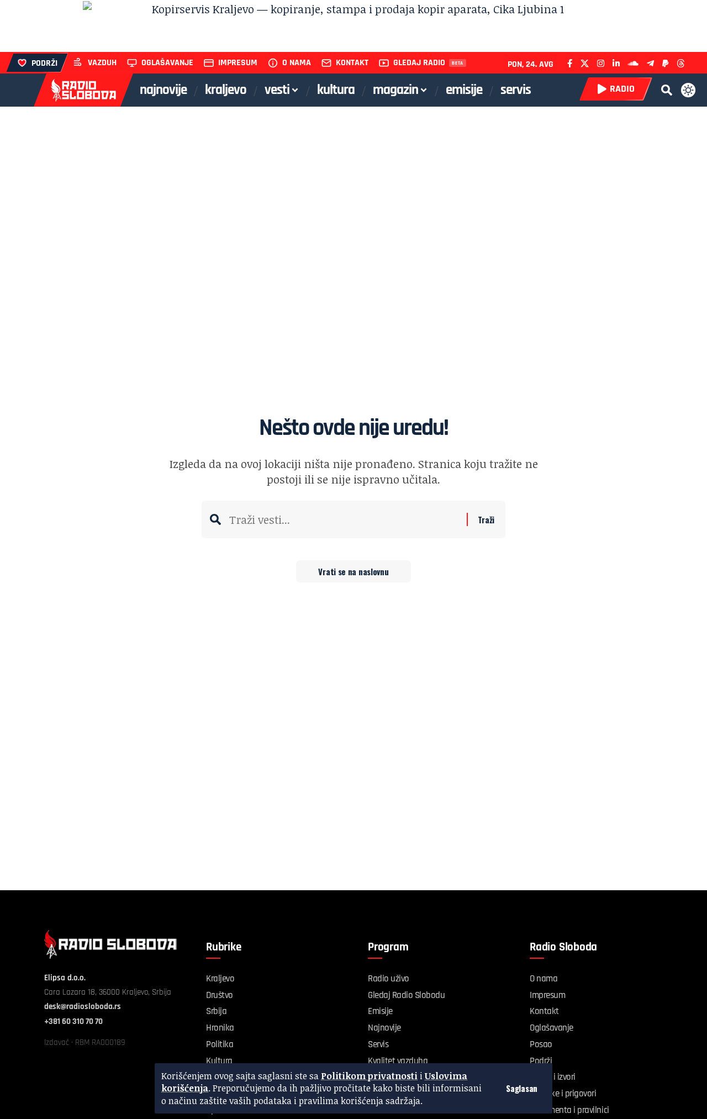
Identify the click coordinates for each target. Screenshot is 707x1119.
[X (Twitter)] (585, 63)
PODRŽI (44, 63)
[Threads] (681, 63)
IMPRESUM (237, 63)
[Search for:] (344, 519)
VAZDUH (102, 63)
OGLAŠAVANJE (167, 63)
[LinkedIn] (616, 63)
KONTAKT (352, 63)
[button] (522, 1088)
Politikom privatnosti (369, 1076)
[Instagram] (600, 63)
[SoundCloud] (633, 63)
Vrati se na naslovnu (353, 571)
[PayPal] (665, 63)
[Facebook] (569, 63)
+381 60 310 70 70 (73, 1021)
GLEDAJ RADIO (419, 63)
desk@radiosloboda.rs (82, 1006)
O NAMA (296, 63)
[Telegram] (650, 63)
